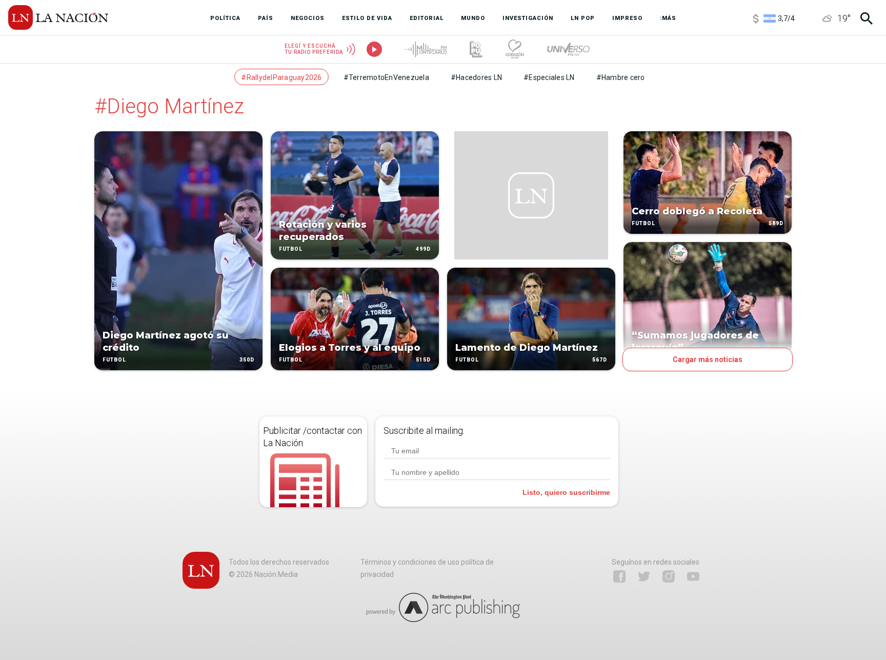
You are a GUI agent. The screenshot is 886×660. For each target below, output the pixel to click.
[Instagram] (668, 576)
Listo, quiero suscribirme (566, 492)
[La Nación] (58, 17)
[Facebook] (619, 576)
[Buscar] (866, 18)
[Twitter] (644, 576)
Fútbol (114, 360)
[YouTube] (693, 576)
